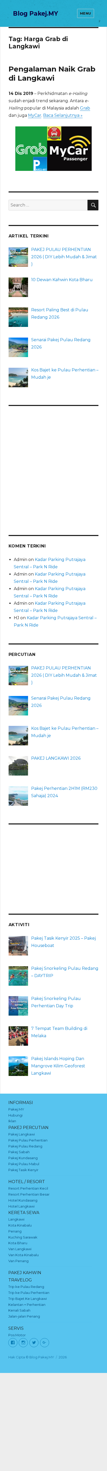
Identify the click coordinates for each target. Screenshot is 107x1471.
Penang (15, 1231)
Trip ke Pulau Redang (26, 1287)
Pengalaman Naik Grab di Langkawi (52, 73)
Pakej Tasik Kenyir (23, 1170)
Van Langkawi (19, 1249)
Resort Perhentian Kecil (28, 1188)
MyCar (34, 115)
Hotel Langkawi (21, 1206)
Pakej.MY (16, 1109)
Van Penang (18, 1261)
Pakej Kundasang (23, 1158)
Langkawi (16, 1219)
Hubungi (15, 1115)
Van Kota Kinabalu (23, 1255)
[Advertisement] (53, 466)
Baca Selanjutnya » (63, 115)
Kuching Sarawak (22, 1237)
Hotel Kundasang (22, 1200)
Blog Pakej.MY (35, 13)
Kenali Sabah (19, 1310)
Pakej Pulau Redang (25, 1146)
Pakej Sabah (19, 1152)
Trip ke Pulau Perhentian (28, 1293)
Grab (85, 108)
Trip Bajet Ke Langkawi (27, 1298)
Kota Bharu (17, 1243)
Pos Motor (17, 1335)
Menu (85, 13)
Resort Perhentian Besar (29, 1194)
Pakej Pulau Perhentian (28, 1140)
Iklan (12, 1121)
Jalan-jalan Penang (24, 1316)
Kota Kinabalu (20, 1225)
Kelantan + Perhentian (26, 1304)
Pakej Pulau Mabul (23, 1164)
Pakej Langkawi (21, 1134)
